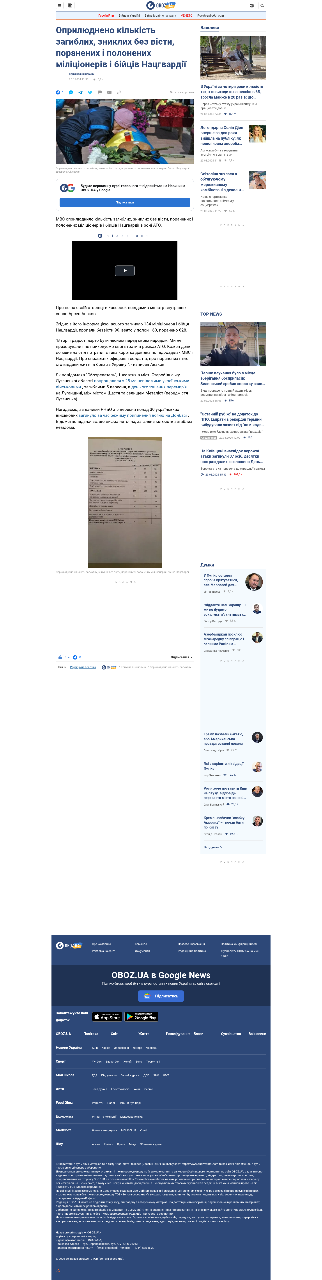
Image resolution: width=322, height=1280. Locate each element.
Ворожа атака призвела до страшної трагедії (232, 468)
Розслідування (178, 1034)
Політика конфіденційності (239, 944)
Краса (121, 1144)
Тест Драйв (99, 1089)
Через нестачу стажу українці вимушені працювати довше (228, 106)
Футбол (97, 1061)
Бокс (139, 1061)
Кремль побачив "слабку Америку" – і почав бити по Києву (224, 822)
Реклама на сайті (103, 951)
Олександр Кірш (214, 750)
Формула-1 (153, 1061)
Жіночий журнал (151, 1144)
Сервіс (148, 1089)
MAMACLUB (128, 1130)
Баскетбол (113, 1061)
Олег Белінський (214, 804)
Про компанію (101, 944)
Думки (207, 565)
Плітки (108, 1144)
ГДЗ (94, 1075)
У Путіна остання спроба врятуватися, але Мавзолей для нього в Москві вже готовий (221, 580)
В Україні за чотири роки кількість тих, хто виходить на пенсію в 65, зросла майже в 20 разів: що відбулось (231, 92)
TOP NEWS (211, 314)
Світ (114, 1034)
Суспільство (231, 1034)
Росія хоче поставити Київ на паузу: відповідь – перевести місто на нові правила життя (225, 793)
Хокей (128, 1061)
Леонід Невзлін (213, 834)
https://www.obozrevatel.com (200, 1163)
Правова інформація (191, 944)
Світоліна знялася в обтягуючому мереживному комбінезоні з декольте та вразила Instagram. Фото (221, 182)
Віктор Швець (212, 591)
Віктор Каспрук (213, 621)
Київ (95, 1047)
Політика (90, 1034)
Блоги (198, 1034)
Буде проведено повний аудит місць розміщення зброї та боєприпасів (226, 392)
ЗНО (156, 1075)
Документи (142, 951)
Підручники (109, 1075)
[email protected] (107, 1247)
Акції (137, 1089)
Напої (111, 1103)
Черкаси (151, 1047)
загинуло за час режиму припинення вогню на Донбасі (133, 415)
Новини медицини (104, 1130)
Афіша (96, 1144)
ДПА (146, 1075)
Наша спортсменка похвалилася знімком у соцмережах (217, 201)
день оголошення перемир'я (159, 386)
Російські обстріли (210, 15)
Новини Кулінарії (130, 1103)
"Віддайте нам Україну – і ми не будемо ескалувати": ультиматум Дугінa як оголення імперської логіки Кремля (225, 610)
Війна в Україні (129, 15)
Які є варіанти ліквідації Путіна (223, 766)
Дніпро (137, 1047)
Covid (143, 1130)
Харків (106, 1047)
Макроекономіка (131, 1116)
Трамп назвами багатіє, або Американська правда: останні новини (223, 739)
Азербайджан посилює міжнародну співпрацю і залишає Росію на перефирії (224, 639)
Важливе (209, 27)
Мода (132, 1144)
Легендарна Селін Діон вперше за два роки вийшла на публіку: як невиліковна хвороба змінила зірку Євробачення (221, 135)
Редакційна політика (83, 667)
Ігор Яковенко (212, 775)
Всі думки (211, 847)
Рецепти (97, 1103)
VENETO (187, 15)
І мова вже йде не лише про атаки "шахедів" (231, 431)
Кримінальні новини (81, 74)
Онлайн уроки (130, 1075)
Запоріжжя (121, 1047)
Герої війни (106, 15)
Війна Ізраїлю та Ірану (160, 15)
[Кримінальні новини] (109, 668)
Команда (141, 944)
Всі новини (257, 1034)
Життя (143, 1034)
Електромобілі (120, 1089)
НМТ (166, 1075)
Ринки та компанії (104, 1116)
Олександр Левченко (217, 650)
